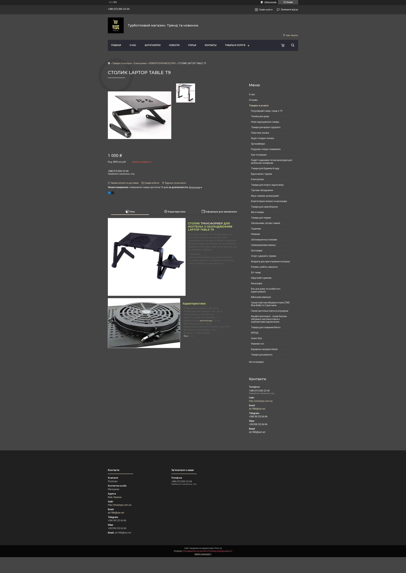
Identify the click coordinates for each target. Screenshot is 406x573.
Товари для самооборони (264, 206)
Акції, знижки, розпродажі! (265, 196)
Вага (186, 336)
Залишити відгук (289, 9)
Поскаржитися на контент (195, 551)
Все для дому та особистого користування (265, 290)
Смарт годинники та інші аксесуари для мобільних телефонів (271, 161)
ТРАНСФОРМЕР (212, 223)
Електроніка (140, 63)
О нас (133, 45)
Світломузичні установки (264, 239)
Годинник (256, 228)
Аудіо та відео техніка (262, 138)
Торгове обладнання (262, 190)
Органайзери (258, 143)
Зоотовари (256, 250)
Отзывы (253, 100)
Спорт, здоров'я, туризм (263, 256)
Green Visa (256, 338)
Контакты (210, 45)
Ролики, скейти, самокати (264, 267)
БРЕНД (255, 332)
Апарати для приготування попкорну (270, 261)
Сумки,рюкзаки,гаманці (263, 245)
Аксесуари (256, 283)
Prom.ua (218, 548)
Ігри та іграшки (258, 154)
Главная (116, 45)
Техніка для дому (260, 116)
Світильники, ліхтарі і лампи (265, 223)
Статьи (192, 45)
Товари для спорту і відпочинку (267, 185)
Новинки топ (257, 343)
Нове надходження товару (265, 122)
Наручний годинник (261, 278)
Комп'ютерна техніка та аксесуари (269, 201)
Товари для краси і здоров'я (265, 127)
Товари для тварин (261, 217)
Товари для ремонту (261, 354)
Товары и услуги (235, 45)
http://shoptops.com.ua (260, 401)
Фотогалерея (152, 45)
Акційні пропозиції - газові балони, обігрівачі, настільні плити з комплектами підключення (269, 319)
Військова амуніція (261, 297)
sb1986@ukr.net (257, 408)
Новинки (255, 234)
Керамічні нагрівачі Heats (264, 349)
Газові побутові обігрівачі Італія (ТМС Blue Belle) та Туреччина (270, 304)
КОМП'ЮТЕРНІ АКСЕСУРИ (162, 63)
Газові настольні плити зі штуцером (269, 311)
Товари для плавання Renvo (266, 327)
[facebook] (109, 193)
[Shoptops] (116, 25)
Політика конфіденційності (220, 551)
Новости (174, 45)
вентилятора (206, 320)
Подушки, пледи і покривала (266, 149)
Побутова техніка (260, 133)
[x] (112, 193)
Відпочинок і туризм (261, 174)
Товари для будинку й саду (265, 168)
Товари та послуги (121, 63)
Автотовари (257, 212)
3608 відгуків (270, 2)
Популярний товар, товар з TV (266, 111)
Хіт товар (256, 272)
